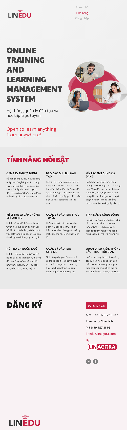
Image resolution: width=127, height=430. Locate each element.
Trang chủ (82, 7)
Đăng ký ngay (96, 305)
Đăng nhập (82, 18)
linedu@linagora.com (101, 334)
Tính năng (82, 13)
